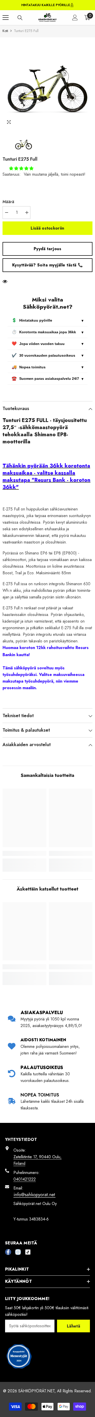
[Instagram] (18, 1252)
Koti (5, 30)
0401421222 (24, 1179)
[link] (24, 853)
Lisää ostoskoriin (47, 228)
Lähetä (73, 1326)
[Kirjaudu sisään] (75, 17)
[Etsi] (20, 18)
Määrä (8, 202)
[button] (21, 168)
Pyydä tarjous (48, 249)
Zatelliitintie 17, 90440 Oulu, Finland (37, 1160)
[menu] (6, 17)
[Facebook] (8, 1252)
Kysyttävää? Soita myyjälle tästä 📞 (47, 265)
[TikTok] (28, 1252)
